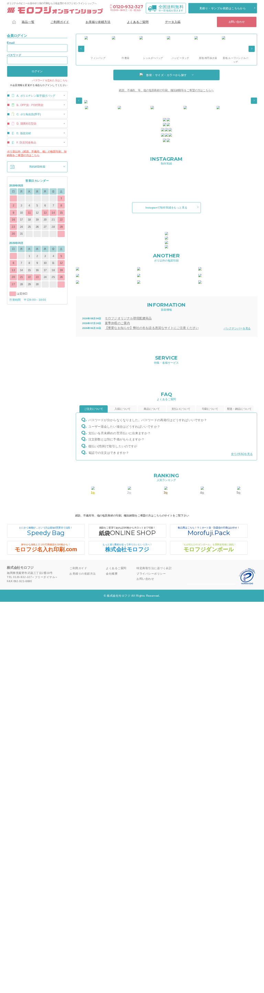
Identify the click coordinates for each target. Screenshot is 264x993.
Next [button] (252, 49)
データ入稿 (172, 21)
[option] (98, 48)
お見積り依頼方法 (98, 21)
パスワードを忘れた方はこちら (49, 80)
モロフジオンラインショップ (55, 10)
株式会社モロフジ (127, 548)
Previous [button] (81, 49)
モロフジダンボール (209, 548)
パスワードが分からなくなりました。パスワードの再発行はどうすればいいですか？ (147, 420)
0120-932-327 (128, 6)
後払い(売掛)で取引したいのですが (112, 446)
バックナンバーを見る (237, 328)
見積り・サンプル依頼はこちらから (222, 8)
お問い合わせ (237, 21)
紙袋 (127, 531)
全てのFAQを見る (242, 454)
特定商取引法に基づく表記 (154, 568)
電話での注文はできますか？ (108, 452)
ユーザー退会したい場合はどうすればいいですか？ (124, 426)
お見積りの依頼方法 (82, 573)
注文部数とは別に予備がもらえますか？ (116, 439)
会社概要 (112, 573)
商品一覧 (28, 21)
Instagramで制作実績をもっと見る (166, 207)
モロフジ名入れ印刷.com (46, 548)
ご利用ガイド (60, 21)
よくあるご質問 (138, 21)
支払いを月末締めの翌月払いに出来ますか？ (119, 433)
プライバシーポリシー (151, 573)
